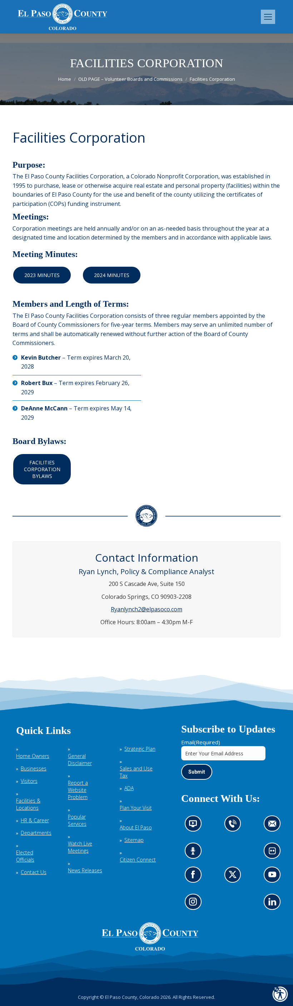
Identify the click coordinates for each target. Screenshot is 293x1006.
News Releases (85, 870)
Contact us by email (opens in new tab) (274, 826)
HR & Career (35, 820)
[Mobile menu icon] (268, 17)
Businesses (33, 768)
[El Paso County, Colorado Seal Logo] (150, 949)
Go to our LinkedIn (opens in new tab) (274, 903)
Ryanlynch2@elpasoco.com (146, 609)
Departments (36, 832)
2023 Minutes (42, 275)
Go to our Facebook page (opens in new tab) (195, 876)
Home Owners (32, 756)
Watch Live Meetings (80, 847)
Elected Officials (25, 856)
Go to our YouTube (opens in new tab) (274, 876)
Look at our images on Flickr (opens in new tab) (274, 853)
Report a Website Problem (78, 789)
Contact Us (33, 872)
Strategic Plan (139, 748)
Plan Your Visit (136, 807)
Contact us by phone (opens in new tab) (235, 826)
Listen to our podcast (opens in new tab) (195, 853)
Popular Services (77, 820)
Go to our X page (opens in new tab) (235, 876)
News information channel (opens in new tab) (195, 826)
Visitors (29, 781)
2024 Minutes (111, 275)
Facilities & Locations (28, 804)
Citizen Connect (138, 859)
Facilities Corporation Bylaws (42, 469)
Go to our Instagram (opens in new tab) (195, 903)
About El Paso (136, 827)
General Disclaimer (80, 759)
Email (200, 742)
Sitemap (134, 840)
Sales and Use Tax (136, 772)
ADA (129, 788)
